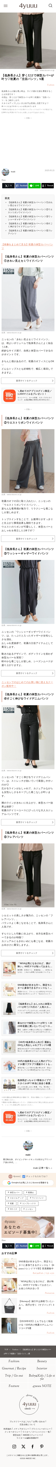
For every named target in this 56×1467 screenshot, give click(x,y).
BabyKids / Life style (42, 1377)
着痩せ (31, 1192)
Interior (42, 1368)
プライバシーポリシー (41, 1429)
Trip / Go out (14, 1376)
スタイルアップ (17, 1198)
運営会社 (17, 1435)
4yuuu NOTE (42, 1386)
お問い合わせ (39, 1421)
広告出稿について (27, 1424)
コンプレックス (29, 1203)
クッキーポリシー (12, 1432)
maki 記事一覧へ (41, 1168)
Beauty (42, 1361)
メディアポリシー (21, 1429)
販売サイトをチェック (26, 380)
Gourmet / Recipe (14, 1368)
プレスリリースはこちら (20, 1421)
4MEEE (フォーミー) (32, 1435)
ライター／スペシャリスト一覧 (36, 1432)
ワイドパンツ (38, 1198)
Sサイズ (13, 1209)
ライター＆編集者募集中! (27, 1438)
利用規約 (7, 1429)
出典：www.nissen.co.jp (44, 70)
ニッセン (29, 1209)
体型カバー (15, 1192)
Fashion (14, 1361)
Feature (14, 1386)
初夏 (12, 1203)
